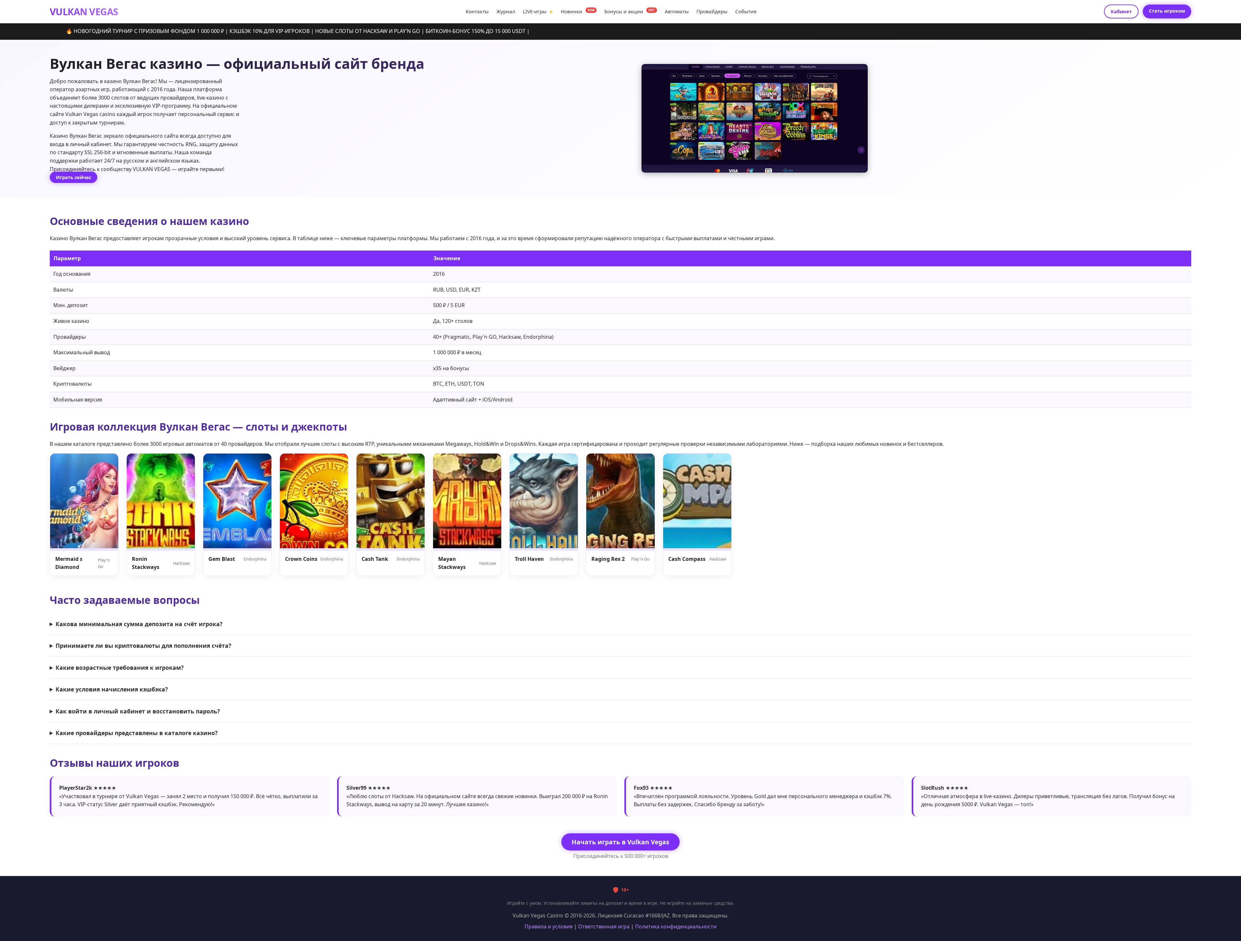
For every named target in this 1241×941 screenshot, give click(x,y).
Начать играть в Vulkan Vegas (620, 842)
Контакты (477, 11)
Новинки (578, 11)
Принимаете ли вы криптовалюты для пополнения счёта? (143, 645)
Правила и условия (549, 926)
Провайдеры (711, 11)
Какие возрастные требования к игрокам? (120, 667)
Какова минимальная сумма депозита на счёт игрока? (139, 624)
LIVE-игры (538, 11)
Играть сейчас (73, 177)
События (745, 11)
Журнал (505, 11)
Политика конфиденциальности (675, 926)
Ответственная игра (604, 926)
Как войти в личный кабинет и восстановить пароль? (138, 711)
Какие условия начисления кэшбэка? (112, 689)
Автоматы (677, 11)
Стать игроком (1167, 11)
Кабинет (1121, 11)
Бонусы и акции (629, 11)
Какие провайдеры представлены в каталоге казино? (136, 733)
